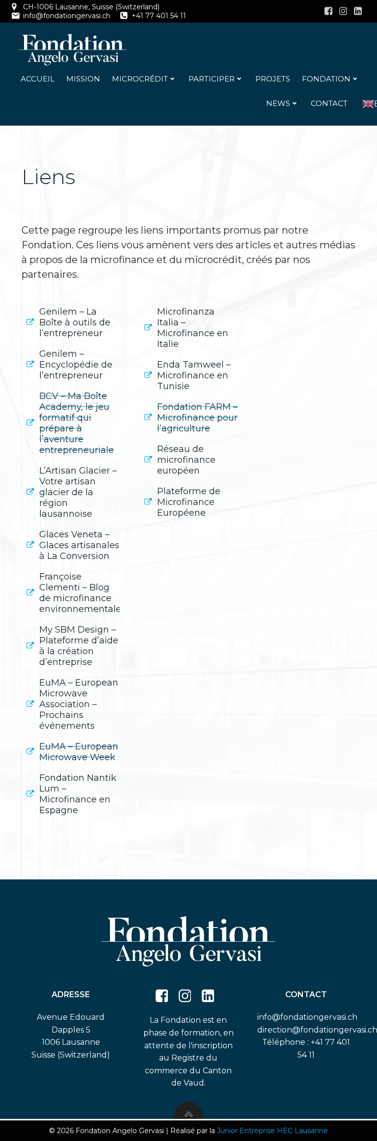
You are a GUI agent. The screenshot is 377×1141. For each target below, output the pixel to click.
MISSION (83, 78)
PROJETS (272, 78)
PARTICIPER (211, 78)
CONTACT (329, 103)
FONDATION (326, 78)
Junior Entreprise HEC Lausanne (272, 1130)
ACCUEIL (37, 78)
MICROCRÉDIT (140, 78)
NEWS (278, 103)
